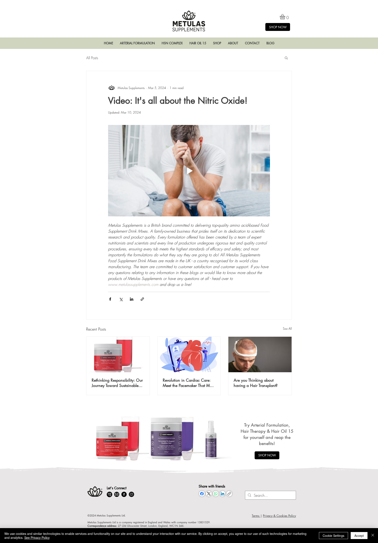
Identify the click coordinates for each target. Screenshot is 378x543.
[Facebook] (202, 494)
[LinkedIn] (222, 494)
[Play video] (189, 170)
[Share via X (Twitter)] (121, 299)
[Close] (372, 535)
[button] (137, 43)
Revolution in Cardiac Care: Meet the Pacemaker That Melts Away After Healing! (189, 382)
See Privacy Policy (37, 537)
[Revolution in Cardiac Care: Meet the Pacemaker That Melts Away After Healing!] (189, 354)
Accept (359, 535)
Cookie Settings (333, 535)
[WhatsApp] (216, 494)
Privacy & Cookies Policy (279, 516)
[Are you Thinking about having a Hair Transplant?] (260, 354)
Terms (256, 516)
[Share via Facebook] (110, 299)
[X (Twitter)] (209, 494)
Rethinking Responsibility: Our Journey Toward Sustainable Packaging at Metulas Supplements (117, 382)
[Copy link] (229, 494)
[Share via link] (142, 299)
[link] (285, 16)
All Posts (92, 57)
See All (287, 328)
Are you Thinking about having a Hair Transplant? (256, 382)
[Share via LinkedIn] (132, 299)
